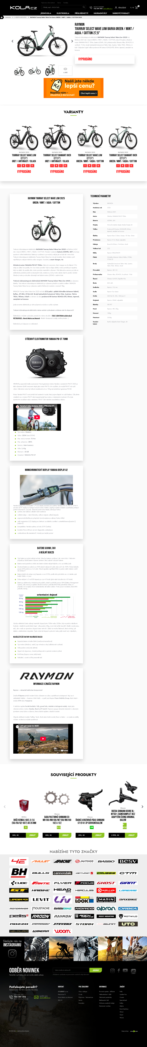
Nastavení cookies (104, 1006)
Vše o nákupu (83, 992)
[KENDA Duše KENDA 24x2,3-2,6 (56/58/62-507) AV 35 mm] (24, 805)
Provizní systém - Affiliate (107, 992)
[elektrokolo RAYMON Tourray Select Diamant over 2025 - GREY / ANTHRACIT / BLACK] (57, 137)
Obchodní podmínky (105, 997)
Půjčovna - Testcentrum (86, 997)
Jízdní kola (46, 13)
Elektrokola (63, 13)
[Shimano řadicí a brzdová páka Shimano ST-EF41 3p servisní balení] (90, 801)
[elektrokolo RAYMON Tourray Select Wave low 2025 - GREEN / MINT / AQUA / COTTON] (90, 134)
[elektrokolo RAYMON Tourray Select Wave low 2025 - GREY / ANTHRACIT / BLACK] (24, 137)
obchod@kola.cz (107, 8)
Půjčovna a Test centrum (48, 3)
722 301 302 (98, 8)
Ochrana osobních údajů (106, 1003)
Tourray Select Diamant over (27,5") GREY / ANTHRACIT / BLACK (57, 158)
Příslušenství (81, 13)
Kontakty (66, 3)
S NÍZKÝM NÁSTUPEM (20, 17)
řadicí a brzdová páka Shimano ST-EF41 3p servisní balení (90, 821)
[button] (142, 807)
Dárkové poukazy (121, 13)
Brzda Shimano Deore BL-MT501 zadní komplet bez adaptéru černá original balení (123, 815)
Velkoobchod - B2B (105, 994)
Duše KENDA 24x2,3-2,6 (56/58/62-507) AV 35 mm (24, 821)
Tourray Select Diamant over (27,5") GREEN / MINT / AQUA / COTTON (123, 158)
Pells (121, 992)
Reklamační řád (104, 1000)
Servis (59, 3)
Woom (122, 1018)
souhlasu (91, 974)
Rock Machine (124, 1009)
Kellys (121, 1003)
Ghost (121, 1012)
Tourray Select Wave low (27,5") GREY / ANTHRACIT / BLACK (24, 158)
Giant (121, 1015)
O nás (80, 994)
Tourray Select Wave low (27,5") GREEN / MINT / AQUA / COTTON (90, 158)
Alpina (122, 1006)
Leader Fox (123, 994)
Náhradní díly (100, 13)
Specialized (123, 1000)
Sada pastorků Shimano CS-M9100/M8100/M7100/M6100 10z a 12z (57, 820)
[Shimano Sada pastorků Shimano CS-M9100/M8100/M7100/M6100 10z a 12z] (57, 797)
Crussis (122, 997)
